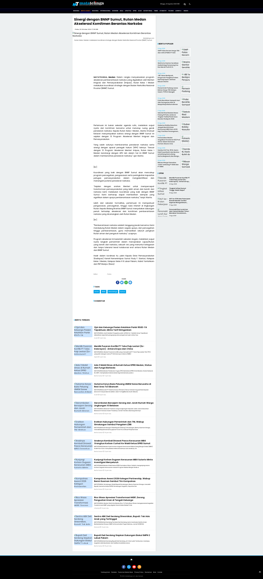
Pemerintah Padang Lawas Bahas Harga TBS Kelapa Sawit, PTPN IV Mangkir (168, 90)
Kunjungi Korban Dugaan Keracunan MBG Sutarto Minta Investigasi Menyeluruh (123, 461)
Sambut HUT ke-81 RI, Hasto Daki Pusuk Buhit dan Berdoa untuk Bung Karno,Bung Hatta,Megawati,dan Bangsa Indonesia (169, 154)
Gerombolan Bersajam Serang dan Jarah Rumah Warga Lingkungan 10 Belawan (123, 404)
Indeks (186, 11)
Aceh (140, 11)
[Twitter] (129, 567)
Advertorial (147, 11)
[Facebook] (124, 567)
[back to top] (260, 572)
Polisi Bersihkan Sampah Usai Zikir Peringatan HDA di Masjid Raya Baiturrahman (169, 102)
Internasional (105, 11)
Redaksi (114, 572)
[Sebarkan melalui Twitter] (122, 282)
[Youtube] (134, 567)
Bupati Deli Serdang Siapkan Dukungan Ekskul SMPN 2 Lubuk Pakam (122, 536)
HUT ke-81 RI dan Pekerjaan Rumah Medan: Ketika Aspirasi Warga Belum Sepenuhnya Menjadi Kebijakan (179, 202)
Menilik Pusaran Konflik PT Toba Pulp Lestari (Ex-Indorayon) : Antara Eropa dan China (119, 347)
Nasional (95, 11)
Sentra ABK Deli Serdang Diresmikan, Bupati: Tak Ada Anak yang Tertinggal (122, 517)
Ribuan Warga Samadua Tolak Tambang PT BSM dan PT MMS (168, 165)
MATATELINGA (100, 77)
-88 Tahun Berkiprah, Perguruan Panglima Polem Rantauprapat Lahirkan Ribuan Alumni (168, 78)
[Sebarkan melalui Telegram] (130, 282)
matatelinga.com (130, 576)
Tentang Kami (105, 572)
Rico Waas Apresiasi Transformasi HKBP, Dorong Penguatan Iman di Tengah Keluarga (119, 499)
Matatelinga (112, 292)
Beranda (76, 11)
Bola (121, 11)
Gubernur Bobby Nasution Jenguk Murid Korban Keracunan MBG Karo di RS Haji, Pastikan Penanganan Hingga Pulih (168, 129)
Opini (134, 11)
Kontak (160, 572)
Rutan (97, 292)
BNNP (103, 292)
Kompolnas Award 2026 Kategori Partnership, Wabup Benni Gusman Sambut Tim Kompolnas (122, 480)
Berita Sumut (85, 11)
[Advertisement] (114, 59)
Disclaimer (148, 572)
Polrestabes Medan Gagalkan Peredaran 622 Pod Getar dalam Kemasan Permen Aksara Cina (169, 141)
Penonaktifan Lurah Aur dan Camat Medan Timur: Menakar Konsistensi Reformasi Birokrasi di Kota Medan (179, 213)
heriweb (140, 576)
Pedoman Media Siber (125, 572)
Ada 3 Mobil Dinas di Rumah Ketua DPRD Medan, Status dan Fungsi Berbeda (123, 366)
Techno (171, 11)
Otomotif (163, 11)
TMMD (156, 11)
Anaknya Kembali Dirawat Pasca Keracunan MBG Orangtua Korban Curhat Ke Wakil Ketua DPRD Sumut (122, 442)
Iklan (154, 572)
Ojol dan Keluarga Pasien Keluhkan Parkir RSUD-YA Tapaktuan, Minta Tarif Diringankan (120, 328)
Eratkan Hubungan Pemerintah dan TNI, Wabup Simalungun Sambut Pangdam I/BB (119, 423)
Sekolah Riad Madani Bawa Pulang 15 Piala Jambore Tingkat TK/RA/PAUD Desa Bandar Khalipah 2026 (168, 116)
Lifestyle (128, 11)
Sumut (122, 292)
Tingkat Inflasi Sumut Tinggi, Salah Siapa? (177, 189)
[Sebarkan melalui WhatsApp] (126, 282)
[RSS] (139, 567)
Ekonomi (115, 11)
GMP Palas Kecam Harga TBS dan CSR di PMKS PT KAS (168, 52)
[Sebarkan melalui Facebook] (117, 282)
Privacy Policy (138, 572)
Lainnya (178, 11)
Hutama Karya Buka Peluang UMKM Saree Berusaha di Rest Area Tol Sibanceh (122, 385)
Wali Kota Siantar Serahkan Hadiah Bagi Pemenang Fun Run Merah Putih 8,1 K (168, 65)
